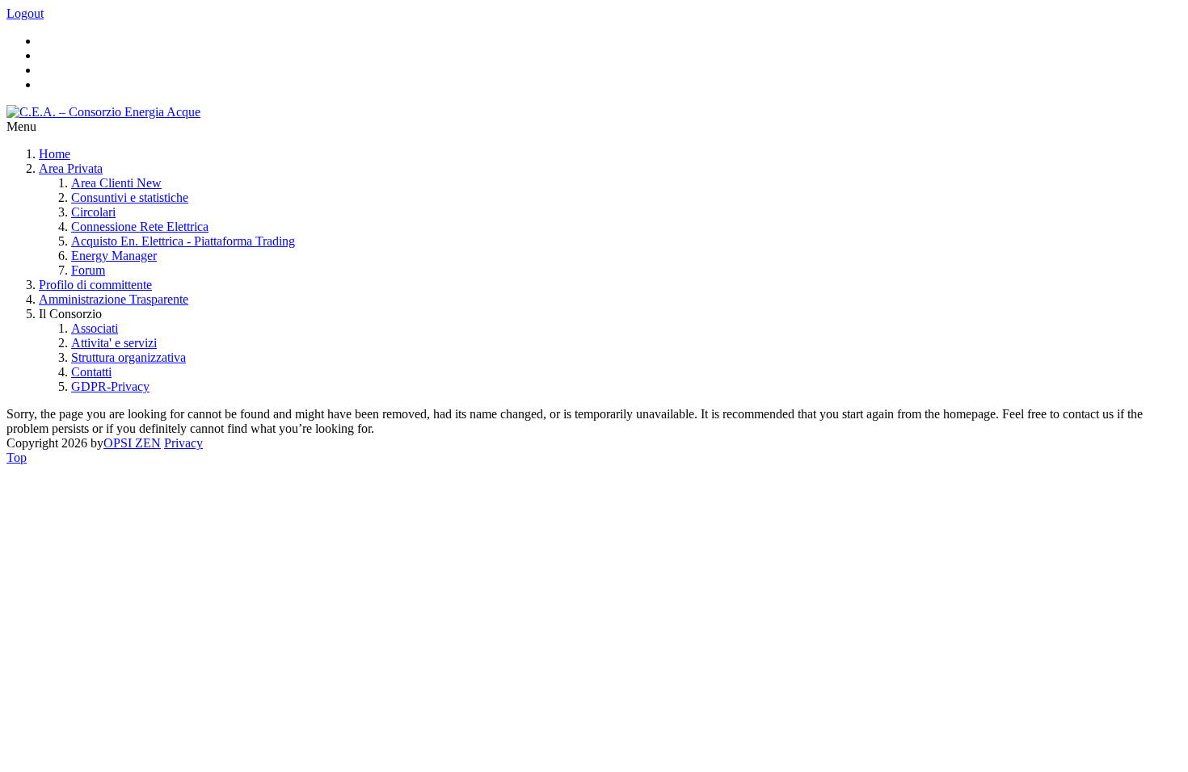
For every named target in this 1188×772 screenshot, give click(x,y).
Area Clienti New (116, 183)
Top (16, 457)
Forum (88, 270)
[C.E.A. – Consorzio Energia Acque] (103, 112)
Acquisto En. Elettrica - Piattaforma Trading (183, 241)
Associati (94, 328)
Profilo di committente (95, 285)
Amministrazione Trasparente (113, 299)
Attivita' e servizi (114, 343)
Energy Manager (114, 255)
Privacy (183, 443)
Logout (25, 13)
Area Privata (71, 168)
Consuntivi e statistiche (129, 197)
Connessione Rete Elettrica (140, 226)
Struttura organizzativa (128, 357)
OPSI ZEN (132, 443)
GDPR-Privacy (110, 386)
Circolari (93, 212)
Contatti (91, 372)
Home (54, 154)
